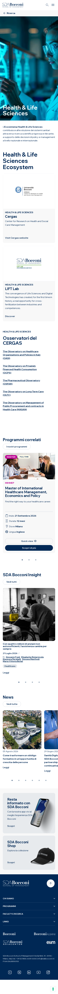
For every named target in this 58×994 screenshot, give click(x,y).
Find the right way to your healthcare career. (28, 501)
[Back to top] (50, 883)
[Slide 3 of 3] (36, 560)
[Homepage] (16, 883)
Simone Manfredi (31, 659)
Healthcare (10, 666)
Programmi (9, 906)
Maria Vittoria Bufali (13, 661)
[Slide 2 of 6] (19, 780)
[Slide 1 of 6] (12, 780)
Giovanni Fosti (13, 657)
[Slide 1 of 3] (22, 560)
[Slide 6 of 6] (46, 780)
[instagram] (48, 972)
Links (6, 921)
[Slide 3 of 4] (32, 682)
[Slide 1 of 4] (19, 682)
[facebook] (10, 972)
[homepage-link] (12, 5)
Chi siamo (8, 898)
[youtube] (38, 972)
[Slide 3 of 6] (26, 780)
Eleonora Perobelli (12, 659)
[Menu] (53, 5)
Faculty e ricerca (13, 914)
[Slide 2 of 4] (26, 682)
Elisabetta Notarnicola (32, 657)
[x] (19, 972)
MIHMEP (9, 483)
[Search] (47, 5)
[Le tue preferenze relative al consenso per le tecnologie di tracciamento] (53, 989)
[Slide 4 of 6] (32, 780)
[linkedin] (29, 972)
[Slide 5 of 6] (39, 780)
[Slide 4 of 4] (39, 682)
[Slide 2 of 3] (29, 560)
